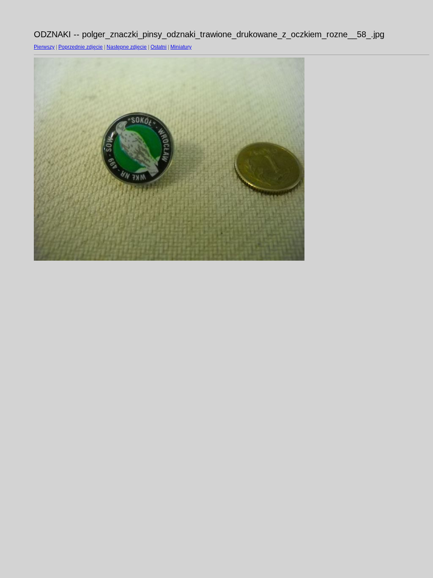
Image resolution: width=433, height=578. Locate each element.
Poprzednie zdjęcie (80, 47)
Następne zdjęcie (127, 47)
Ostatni (159, 47)
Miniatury (181, 47)
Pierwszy (44, 47)
